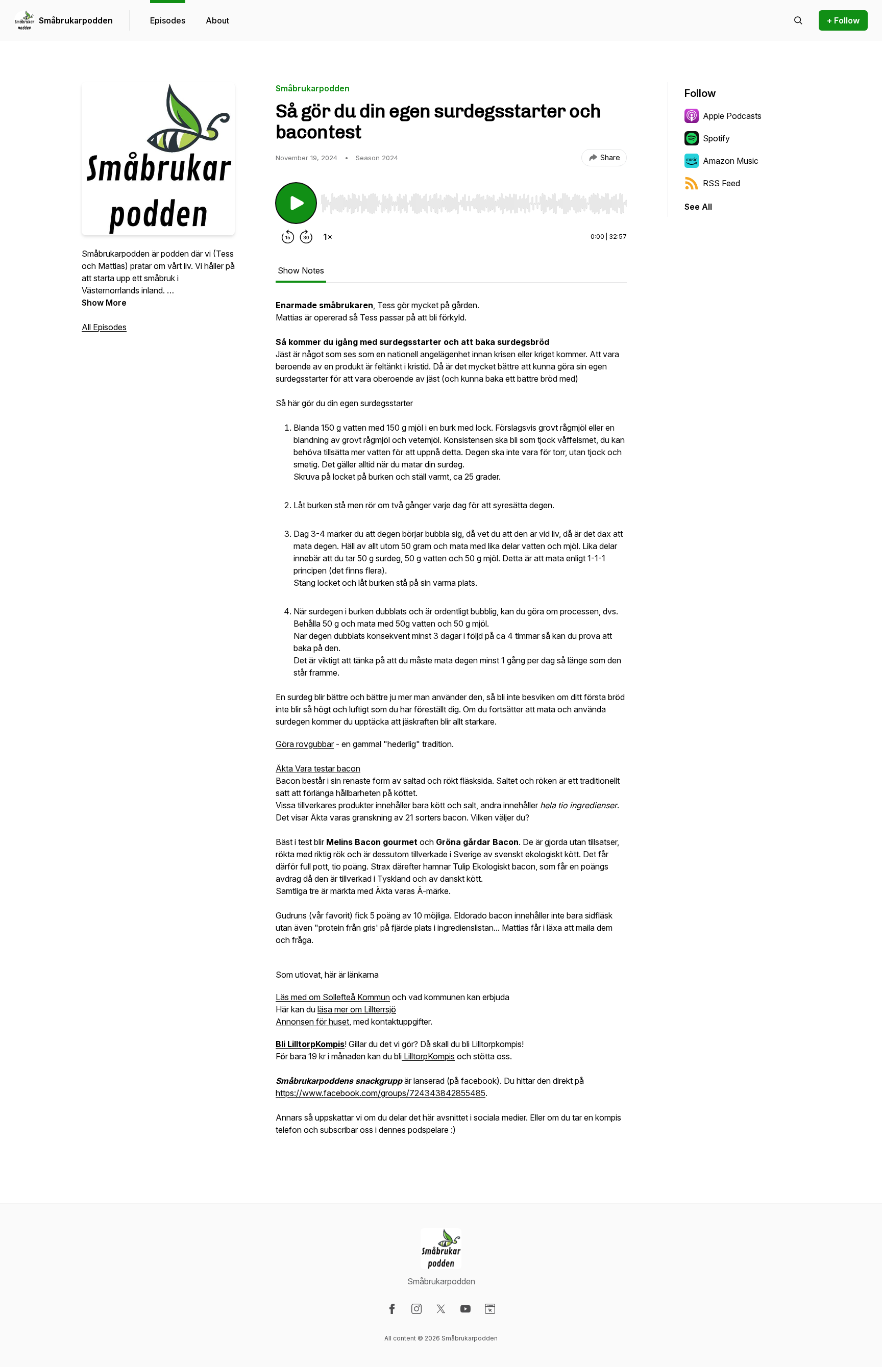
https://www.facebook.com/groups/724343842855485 (380, 1093)
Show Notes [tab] (301, 270)
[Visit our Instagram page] (416, 1309)
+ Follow (843, 20)
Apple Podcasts (732, 116)
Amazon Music (730, 161)
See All (698, 207)
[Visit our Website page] (490, 1309)
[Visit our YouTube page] (465, 1309)
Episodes (167, 20)
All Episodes (104, 327)
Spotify (716, 138)
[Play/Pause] (296, 203)
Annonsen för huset (312, 1021)
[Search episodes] (798, 20)
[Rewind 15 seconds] (288, 237)
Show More (104, 302)
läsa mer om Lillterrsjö (356, 1009)
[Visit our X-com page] (441, 1309)
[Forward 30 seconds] (306, 237)
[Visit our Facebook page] (392, 1309)
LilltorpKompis (428, 1056)
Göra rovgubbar (305, 744)
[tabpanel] (451, 722)
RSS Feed (721, 183)
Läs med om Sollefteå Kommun (333, 997)
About (217, 20)
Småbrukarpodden (76, 20)
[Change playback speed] (327, 237)
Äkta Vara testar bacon (318, 768)
